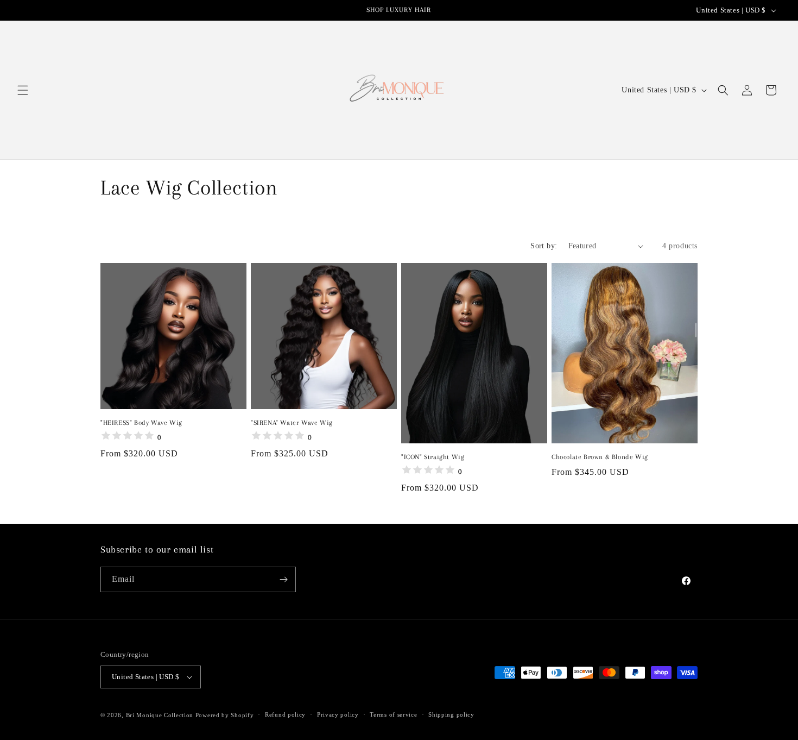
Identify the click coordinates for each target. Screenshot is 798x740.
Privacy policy (338, 714)
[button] (23, 90)
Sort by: (543, 246)
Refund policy (285, 714)
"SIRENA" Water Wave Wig (292, 423)
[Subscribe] (283, 579)
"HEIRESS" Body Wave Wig (141, 423)
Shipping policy (451, 714)
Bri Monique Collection (159, 715)
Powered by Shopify (224, 715)
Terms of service (393, 714)
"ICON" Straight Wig (432, 457)
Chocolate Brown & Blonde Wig (600, 457)
